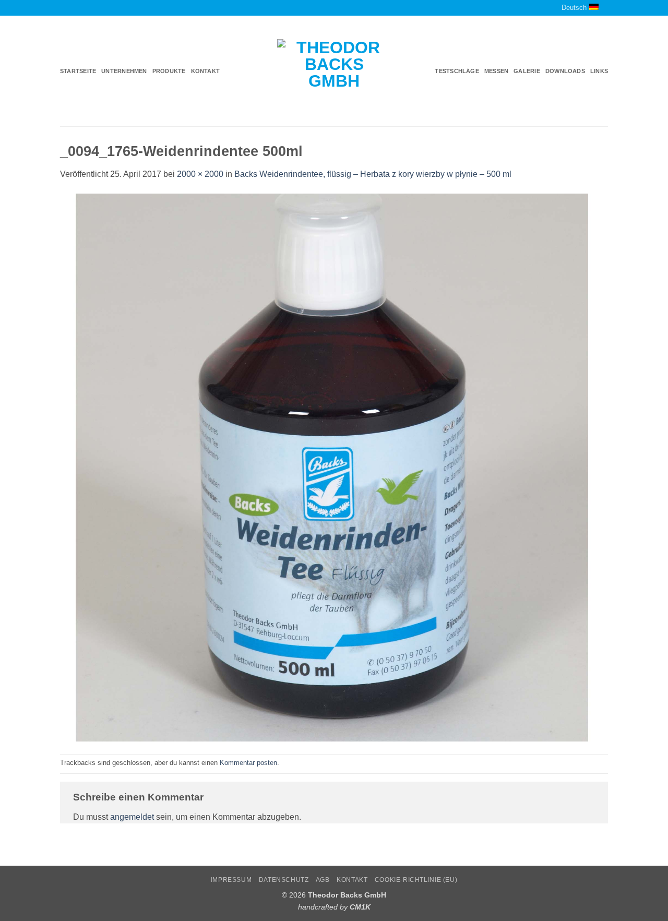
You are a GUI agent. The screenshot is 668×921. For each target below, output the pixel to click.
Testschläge (457, 71)
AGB (323, 879)
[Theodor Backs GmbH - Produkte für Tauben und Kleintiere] (334, 71)
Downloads (565, 71)
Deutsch (574, 7)
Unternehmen (124, 71)
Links (599, 71)
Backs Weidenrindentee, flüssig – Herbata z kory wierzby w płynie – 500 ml (372, 174)
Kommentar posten (248, 763)
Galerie (527, 71)
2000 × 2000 (200, 174)
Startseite (78, 71)
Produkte (169, 71)
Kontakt (205, 71)
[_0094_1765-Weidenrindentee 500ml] (334, 466)
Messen (496, 71)
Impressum (231, 879)
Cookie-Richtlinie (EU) (416, 879)
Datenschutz (284, 879)
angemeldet (132, 816)
